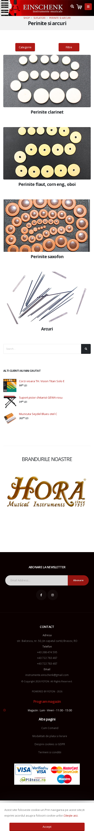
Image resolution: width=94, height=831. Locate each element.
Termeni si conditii (49, 752)
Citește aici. (71, 815)
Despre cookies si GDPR (50, 744)
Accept (47, 827)
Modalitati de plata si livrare (49, 736)
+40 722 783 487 (47, 658)
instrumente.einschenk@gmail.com (47, 675)
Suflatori (39, 17)
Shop (26, 17)
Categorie (25, 47)
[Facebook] (41, 595)
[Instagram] (52, 595)
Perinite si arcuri (60, 17)
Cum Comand (49, 728)
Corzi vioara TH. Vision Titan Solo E (41, 381)
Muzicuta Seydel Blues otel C (38, 414)
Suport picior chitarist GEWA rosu (41, 397)
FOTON (51, 691)
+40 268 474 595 (47, 652)
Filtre (69, 47)
